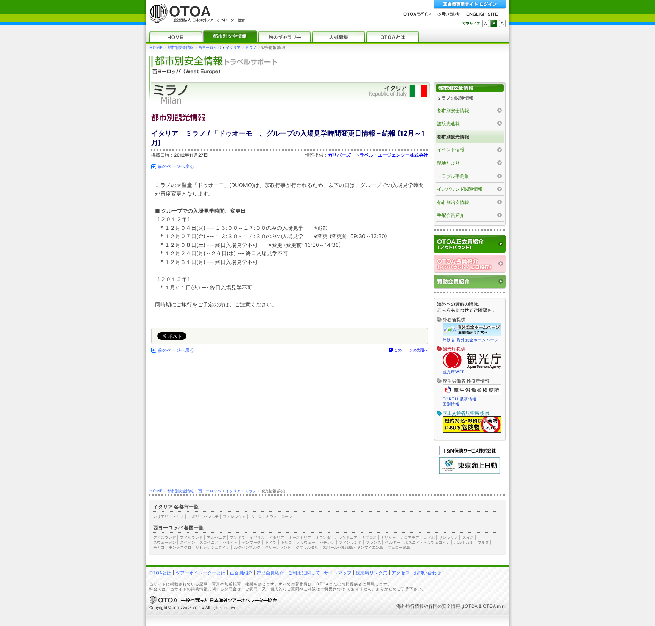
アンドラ (237, 537)
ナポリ (193, 516)
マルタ (483, 542)
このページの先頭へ (411, 350)
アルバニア (216, 537)
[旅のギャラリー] (284, 36)
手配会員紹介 (450, 215)
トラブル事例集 (453, 176)
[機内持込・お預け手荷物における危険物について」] (472, 432)
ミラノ (251, 47)
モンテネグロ (180, 547)
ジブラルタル (307, 547)
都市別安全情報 (180, 47)
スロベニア (208, 542)
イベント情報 (450, 149)
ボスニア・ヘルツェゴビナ (427, 542)
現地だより (448, 163)
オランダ (323, 537)
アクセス (401, 573)
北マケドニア (346, 537)
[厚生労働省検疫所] (472, 394)
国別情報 (451, 404)
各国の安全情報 (444, 606)
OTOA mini (494, 606)
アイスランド (164, 537)
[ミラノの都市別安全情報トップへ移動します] (470, 88)
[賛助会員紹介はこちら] (470, 282)
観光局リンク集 (371, 573)
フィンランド (350, 542)
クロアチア (409, 537)
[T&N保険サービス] (469, 454)
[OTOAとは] (392, 36)
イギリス (257, 537)
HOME (156, 47)
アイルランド (191, 537)
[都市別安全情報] (230, 36)
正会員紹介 (241, 573)
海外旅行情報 (410, 606)
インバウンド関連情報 (460, 189)
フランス (373, 542)
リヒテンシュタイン (213, 547)
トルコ (286, 542)
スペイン (187, 542)
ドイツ (271, 542)
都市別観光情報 (453, 137)
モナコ (159, 547)
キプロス (369, 537)
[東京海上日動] (469, 472)
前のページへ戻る (176, 166)
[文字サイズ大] (502, 23)
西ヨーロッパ (209, 47)
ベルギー (392, 542)
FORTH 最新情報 (459, 399)
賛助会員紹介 (270, 573)
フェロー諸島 (398, 547)
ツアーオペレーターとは (201, 573)
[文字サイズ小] (485, 23)
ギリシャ (388, 537)
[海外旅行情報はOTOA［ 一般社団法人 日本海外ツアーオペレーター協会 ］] (195, 19)
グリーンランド (278, 547)
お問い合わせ (427, 573)
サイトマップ (337, 573)
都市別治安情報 (453, 202)
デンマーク (251, 542)
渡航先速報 (448, 123)
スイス (468, 537)
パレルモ (211, 516)
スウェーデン (164, 542)
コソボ (429, 537)
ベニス (256, 516)
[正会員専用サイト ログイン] (470, 4)
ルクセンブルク (247, 547)
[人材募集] (338, 36)
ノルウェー (305, 542)
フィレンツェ (234, 516)
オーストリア (299, 537)
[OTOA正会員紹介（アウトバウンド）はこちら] (470, 244)
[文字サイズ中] (493, 23)
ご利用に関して (304, 573)
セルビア (230, 542)
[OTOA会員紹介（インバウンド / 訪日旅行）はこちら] (470, 264)
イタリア (233, 47)
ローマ (287, 516)
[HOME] (175, 36)
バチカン (327, 542)
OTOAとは (160, 573)
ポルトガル (463, 542)
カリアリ (160, 516)
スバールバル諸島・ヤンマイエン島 (353, 547)
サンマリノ (448, 537)
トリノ (178, 516)
